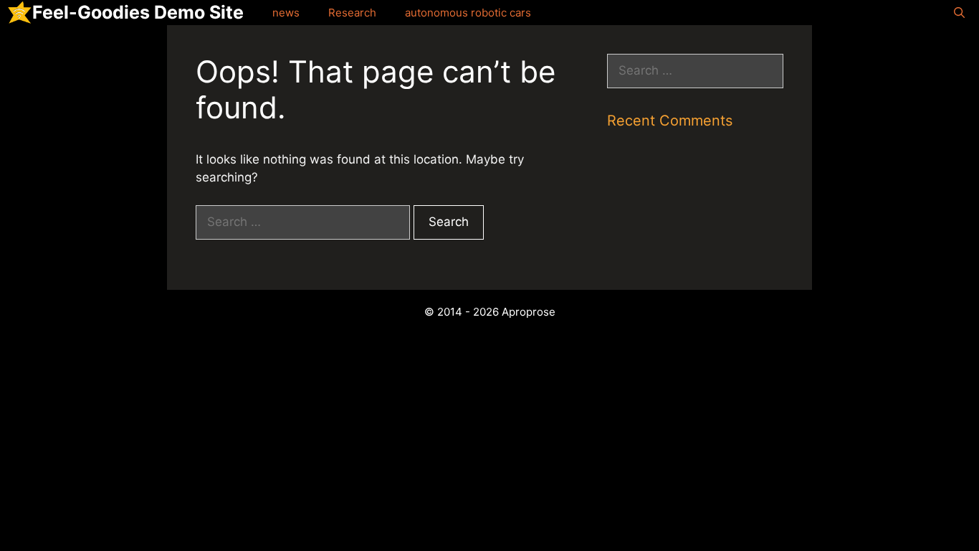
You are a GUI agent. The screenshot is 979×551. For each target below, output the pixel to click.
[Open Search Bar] (959, 12)
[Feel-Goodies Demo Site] (19, 12)
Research (352, 12)
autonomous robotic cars (468, 12)
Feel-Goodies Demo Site (138, 12)
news (286, 12)
